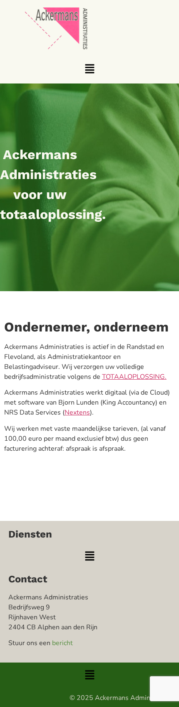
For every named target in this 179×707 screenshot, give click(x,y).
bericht (62, 643)
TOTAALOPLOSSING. (134, 376)
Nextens (77, 412)
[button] (89, 69)
